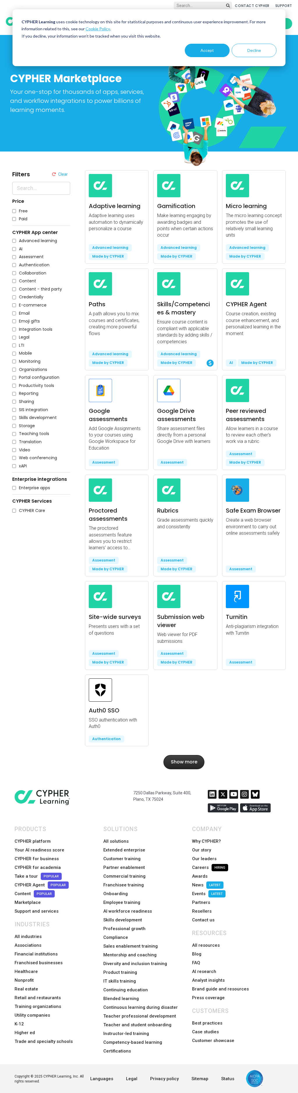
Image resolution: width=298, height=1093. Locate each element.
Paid (23, 219)
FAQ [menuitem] (196, 962)
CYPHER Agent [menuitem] (40, 885)
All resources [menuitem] (206, 945)
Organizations (33, 369)
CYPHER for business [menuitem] (37, 858)
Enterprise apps (34, 488)
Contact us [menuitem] (203, 920)
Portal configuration (39, 377)
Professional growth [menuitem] (124, 928)
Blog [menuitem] (196, 954)
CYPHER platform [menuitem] (33, 841)
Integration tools (35, 329)
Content (27, 281)
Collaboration (32, 273)
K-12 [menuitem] (19, 1024)
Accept (207, 50)
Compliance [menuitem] (115, 937)
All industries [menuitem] (28, 936)
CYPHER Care (32, 510)
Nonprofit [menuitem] (24, 980)
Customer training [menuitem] (122, 858)
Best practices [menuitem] (207, 1023)
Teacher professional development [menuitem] (139, 1016)
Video (24, 450)
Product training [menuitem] (120, 972)
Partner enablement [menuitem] (124, 867)
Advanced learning (38, 241)
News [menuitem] (206, 885)
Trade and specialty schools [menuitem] (44, 1041)
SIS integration (33, 410)
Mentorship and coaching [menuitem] (130, 955)
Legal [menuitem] (131, 1078)
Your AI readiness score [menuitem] (39, 850)
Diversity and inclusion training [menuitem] (135, 963)
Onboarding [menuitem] (115, 893)
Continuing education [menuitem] (125, 989)
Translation (30, 442)
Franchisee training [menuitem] (123, 885)
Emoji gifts (29, 321)
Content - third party (40, 289)
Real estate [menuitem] (26, 989)
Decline (254, 50)
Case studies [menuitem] (205, 1031)
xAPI (23, 466)
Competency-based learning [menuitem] (132, 1042)
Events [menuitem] (207, 893)
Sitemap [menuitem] (199, 1078)
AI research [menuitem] (204, 971)
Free (23, 211)
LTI (21, 345)
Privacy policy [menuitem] (164, 1078)
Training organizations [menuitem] (38, 1006)
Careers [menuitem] (208, 867)
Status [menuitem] (227, 1078)
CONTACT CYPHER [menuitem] (252, 5)
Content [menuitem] (33, 893)
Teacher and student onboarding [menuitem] (137, 1024)
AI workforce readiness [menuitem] (127, 911)
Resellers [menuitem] (202, 911)
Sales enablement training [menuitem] (130, 946)
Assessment (31, 257)
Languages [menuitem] (101, 1078)
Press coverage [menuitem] (208, 997)
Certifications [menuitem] (117, 1051)
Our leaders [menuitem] (204, 858)
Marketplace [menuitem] (28, 902)
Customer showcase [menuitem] (213, 1040)
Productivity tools (36, 385)
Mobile (25, 353)
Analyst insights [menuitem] (208, 980)
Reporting (28, 393)
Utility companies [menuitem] (32, 1015)
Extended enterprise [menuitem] (124, 850)
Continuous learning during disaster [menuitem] (140, 1007)
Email (24, 313)
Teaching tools (34, 434)
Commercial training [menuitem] (124, 876)
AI (20, 249)
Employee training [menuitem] (121, 902)
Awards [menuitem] (199, 876)
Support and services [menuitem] (36, 911)
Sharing (26, 401)
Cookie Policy (98, 28)
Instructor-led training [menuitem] (126, 1033)
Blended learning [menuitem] (121, 998)
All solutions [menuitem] (116, 841)
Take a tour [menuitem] (37, 876)
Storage (27, 426)
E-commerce (33, 305)
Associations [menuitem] (28, 945)
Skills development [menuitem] (122, 920)
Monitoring (29, 361)
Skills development (38, 417)
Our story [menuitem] (201, 850)
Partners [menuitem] (201, 902)
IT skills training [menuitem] (119, 981)
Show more (184, 761)
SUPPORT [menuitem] (283, 5)
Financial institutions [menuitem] (36, 954)
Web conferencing (38, 458)
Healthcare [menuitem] (26, 971)
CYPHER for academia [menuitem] (38, 867)
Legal (24, 337)
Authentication (34, 265)
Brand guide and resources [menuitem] (220, 989)
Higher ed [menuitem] (25, 1032)
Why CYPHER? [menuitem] (206, 841)
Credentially (31, 297)
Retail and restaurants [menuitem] (38, 997)
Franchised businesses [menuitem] (39, 962)
